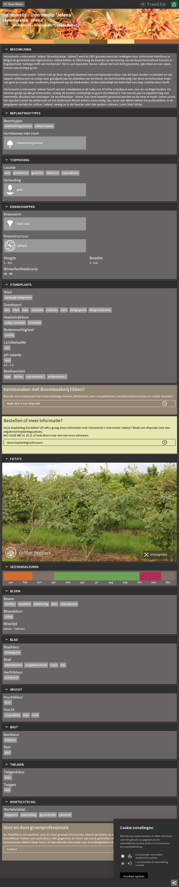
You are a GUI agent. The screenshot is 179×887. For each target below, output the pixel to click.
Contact (12, 849)
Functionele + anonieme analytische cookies (148, 856)
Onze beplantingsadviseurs (25, 442)
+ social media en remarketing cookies (151, 864)
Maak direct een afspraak (23, 403)
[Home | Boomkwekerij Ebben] (174, 4)
